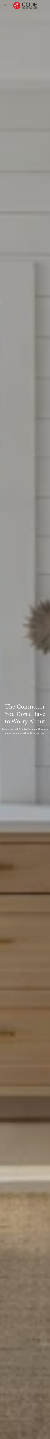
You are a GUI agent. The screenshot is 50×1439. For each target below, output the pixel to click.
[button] (5, 6)
